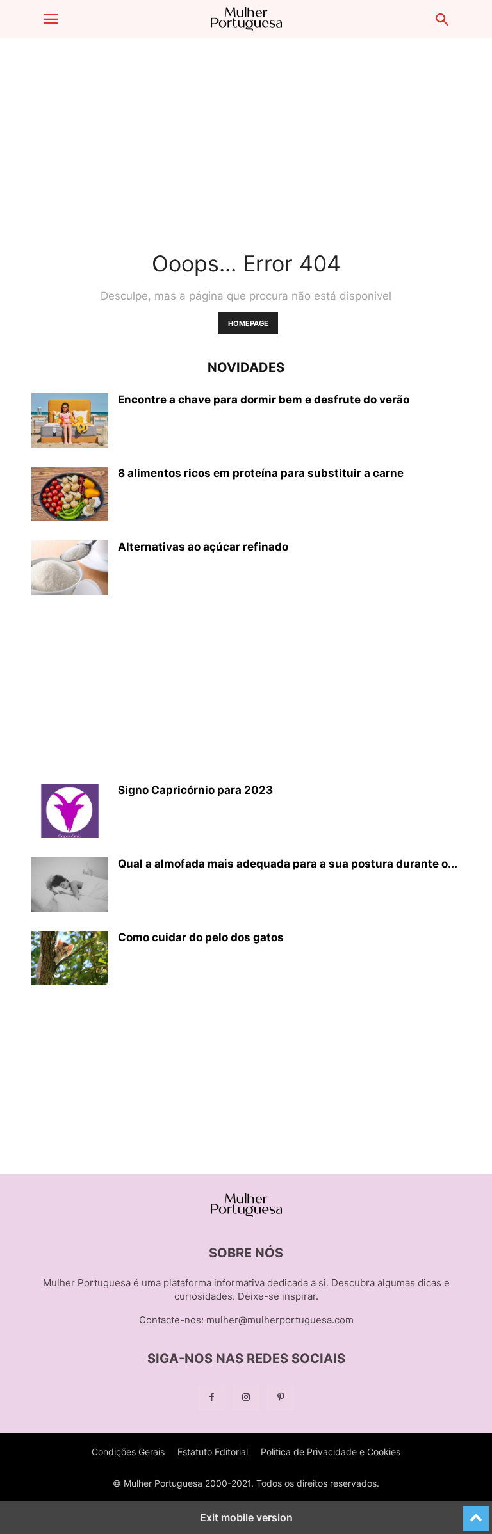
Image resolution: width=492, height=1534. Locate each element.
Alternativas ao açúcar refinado (203, 546)
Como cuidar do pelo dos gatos (201, 937)
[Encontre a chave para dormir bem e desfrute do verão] (69, 422)
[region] (246, 138)
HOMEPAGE (248, 323)
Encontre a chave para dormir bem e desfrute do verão (263, 399)
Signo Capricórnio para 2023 (195, 790)
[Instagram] (246, 1397)
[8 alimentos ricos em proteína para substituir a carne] (69, 495)
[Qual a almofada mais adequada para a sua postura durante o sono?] (69, 886)
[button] (50, 19)
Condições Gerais (128, 1451)
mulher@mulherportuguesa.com (280, 1320)
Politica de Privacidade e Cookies (330, 1451)
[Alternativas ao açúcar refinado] (69, 569)
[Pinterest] (280, 1397)
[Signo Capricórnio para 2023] (69, 812)
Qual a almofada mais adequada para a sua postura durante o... (287, 863)
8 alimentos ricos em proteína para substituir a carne (261, 473)
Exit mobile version (246, 1517)
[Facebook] (211, 1397)
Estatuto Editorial (212, 1451)
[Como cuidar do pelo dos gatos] (69, 960)
